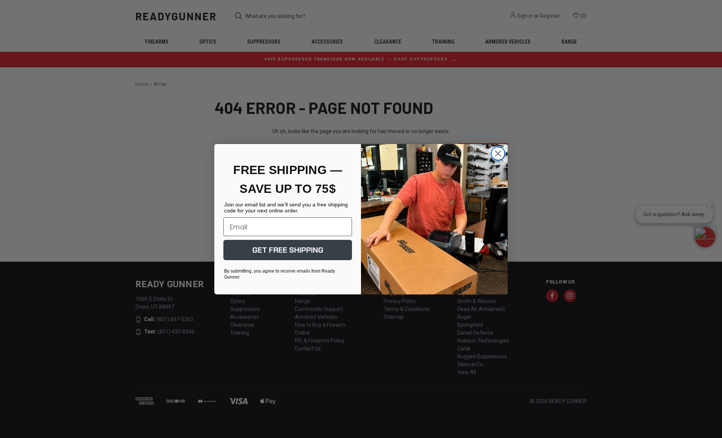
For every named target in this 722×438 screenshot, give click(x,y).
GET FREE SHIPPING (287, 250)
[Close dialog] (498, 153)
